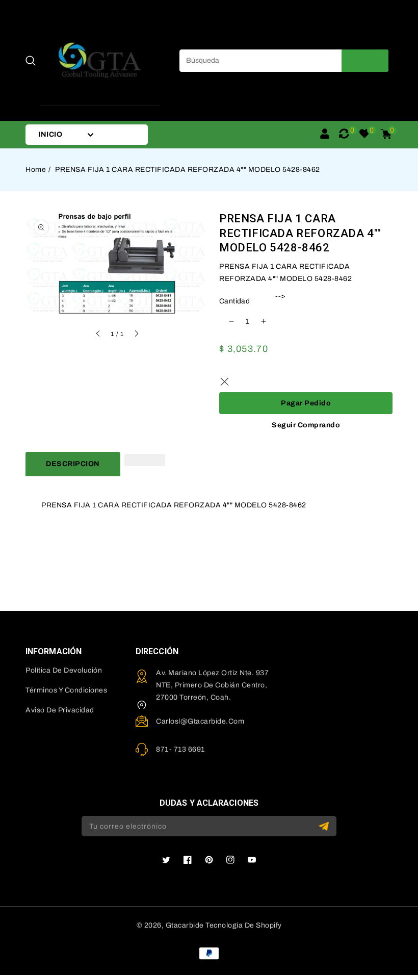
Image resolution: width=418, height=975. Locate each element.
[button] (30, 61)
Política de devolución (63, 670)
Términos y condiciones (66, 690)
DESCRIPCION (73, 464)
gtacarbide (185, 925)
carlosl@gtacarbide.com (200, 721)
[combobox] (283, 60)
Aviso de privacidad (59, 710)
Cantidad (234, 301)
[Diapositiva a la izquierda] (98, 335)
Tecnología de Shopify (243, 925)
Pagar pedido (306, 403)
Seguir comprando (306, 425)
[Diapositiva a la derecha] (136, 335)
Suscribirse (325, 826)
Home (35, 169)
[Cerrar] (224, 382)
